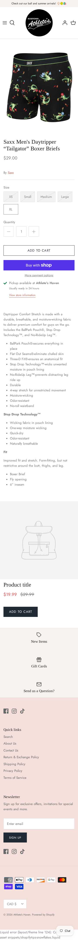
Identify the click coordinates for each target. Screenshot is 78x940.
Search (8, 736)
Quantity (9, 222)
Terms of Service (14, 777)
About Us (9, 743)
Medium (46, 196)
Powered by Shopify (43, 915)
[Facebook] (5, 711)
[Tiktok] (22, 711)
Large (65, 196)
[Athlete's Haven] (39, 22)
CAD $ (11, 904)
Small (27, 196)
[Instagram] (14, 711)
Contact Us (10, 750)
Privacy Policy (12, 770)
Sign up (15, 838)
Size (6, 187)
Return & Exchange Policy (21, 757)
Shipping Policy (14, 764)
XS (11, 196)
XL (10, 209)
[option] (39, 87)
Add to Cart (39, 250)
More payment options (39, 275)
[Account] (63, 23)
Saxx (11, 172)
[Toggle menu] (5, 23)
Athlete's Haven (21, 915)
